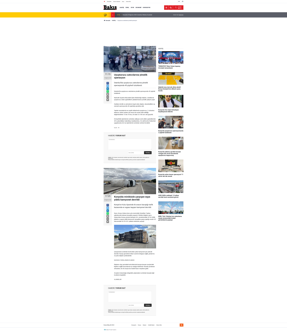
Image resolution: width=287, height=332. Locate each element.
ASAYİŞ (122, 7)
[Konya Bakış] (110, 7)
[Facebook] (108, 83)
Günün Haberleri (116, 1)
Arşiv (123, 1)
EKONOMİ (138, 7)
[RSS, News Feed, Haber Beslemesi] (181, 325)
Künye (139, 325)
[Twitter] (108, 86)
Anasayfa (133, 325)
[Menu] (166, 7)
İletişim (144, 325)
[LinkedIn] (108, 88)
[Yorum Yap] (108, 100)
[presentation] (109, 15)
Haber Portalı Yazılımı (111, 329)
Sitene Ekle (128, 1)
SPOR (132, 7)
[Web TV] (179, 1)
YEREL (127, 7)
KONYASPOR (146, 7)
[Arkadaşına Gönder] (108, 94)
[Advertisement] (143, 32)
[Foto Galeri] (182, 1)
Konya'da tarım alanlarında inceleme (132, 15)
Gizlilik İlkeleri (151, 325)
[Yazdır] (108, 97)
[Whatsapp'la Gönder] (108, 91)
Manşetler (109, 1)
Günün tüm (178, 15)
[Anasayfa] (104, 1)
